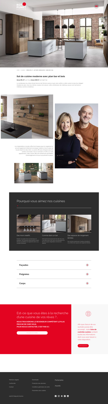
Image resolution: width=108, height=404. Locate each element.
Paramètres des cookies (39, 390)
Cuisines (23, 70)
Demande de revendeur (32, 332)
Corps (22, 283)
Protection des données (39, 383)
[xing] (65, 396)
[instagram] (59, 396)
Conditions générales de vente (41, 387)
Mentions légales (14, 379)
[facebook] (56, 396)
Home (18, 70)
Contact (11, 387)
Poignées (24, 274)
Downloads (35, 379)
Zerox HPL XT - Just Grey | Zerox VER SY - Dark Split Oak (39, 70)
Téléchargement (83, 345)
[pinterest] (62, 396)
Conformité (12, 383)
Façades (23, 265)
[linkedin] (68, 396)
